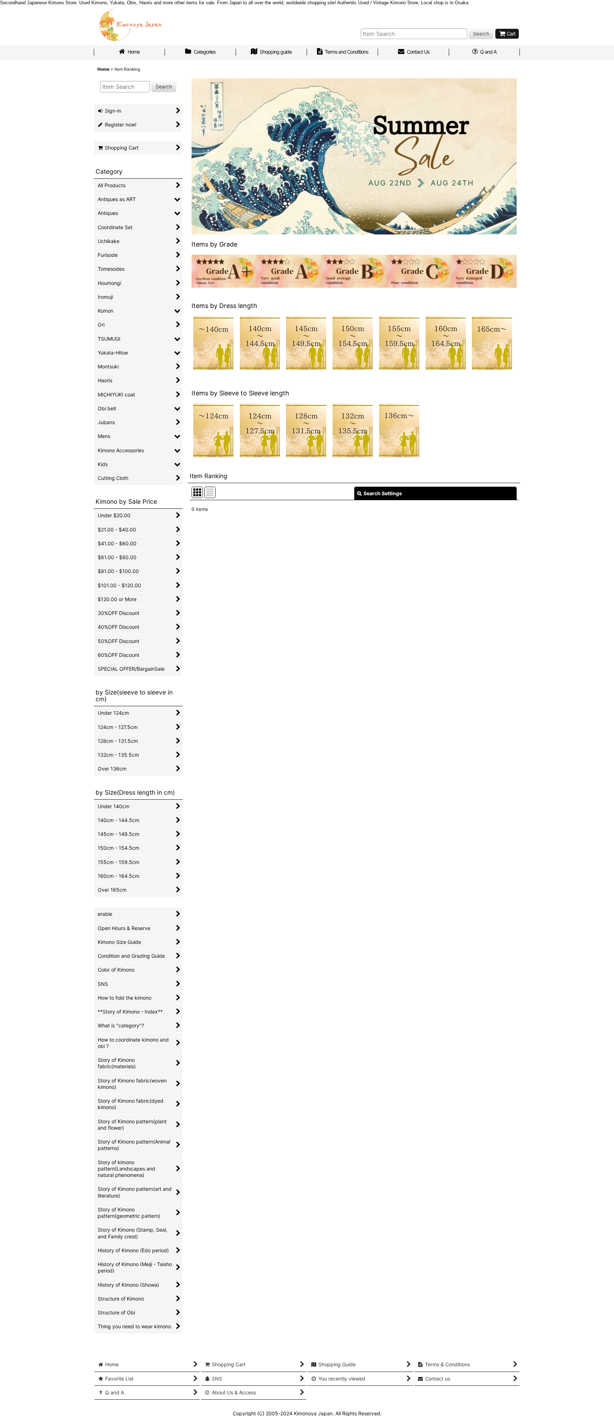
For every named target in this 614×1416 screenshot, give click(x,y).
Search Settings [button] (382, 493)
